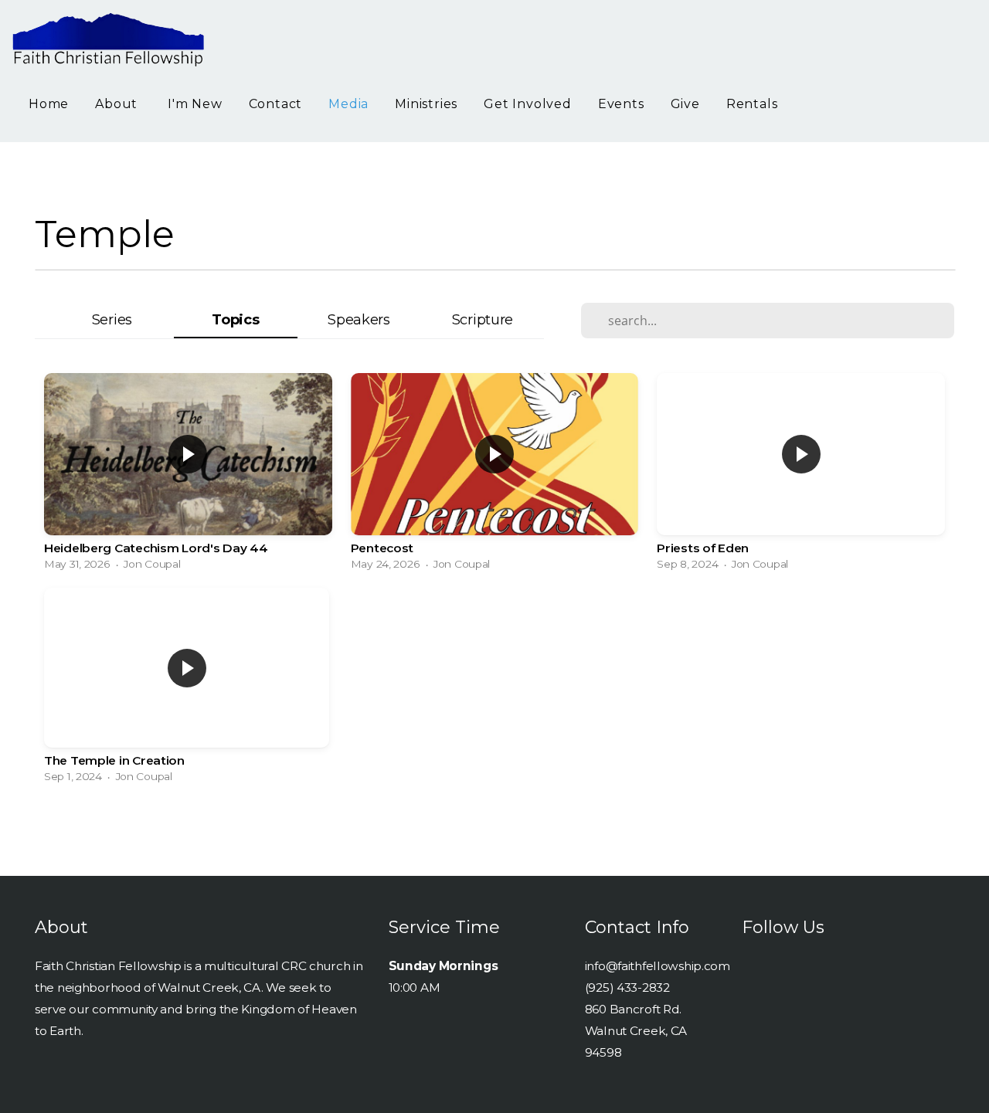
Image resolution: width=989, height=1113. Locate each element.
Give (685, 104)
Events (621, 104)
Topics (235, 319)
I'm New (195, 104)
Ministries (426, 104)
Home (49, 104)
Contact (276, 104)
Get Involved (528, 104)
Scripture (482, 319)
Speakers (359, 319)
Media (348, 104)
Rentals (752, 104)
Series (112, 319)
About (118, 104)
